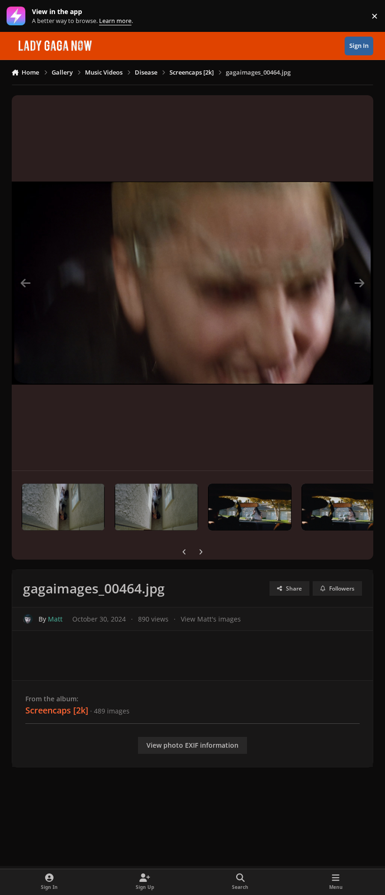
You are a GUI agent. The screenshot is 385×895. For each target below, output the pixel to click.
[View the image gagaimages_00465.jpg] (343, 507)
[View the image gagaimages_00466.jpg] (250, 507)
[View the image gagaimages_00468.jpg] (63, 507)
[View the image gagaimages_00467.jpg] (156, 507)
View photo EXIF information (192, 745)
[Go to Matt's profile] (28, 619)
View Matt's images (211, 618)
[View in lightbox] (193, 282)
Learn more (18, 16)
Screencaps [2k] (56, 710)
